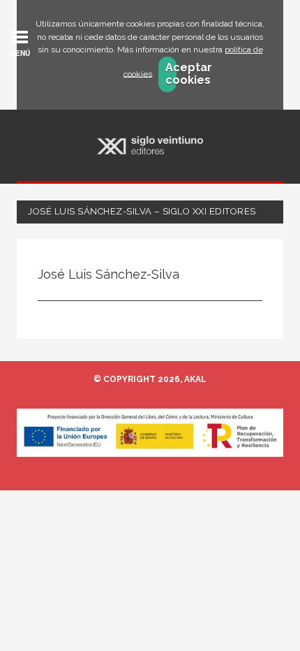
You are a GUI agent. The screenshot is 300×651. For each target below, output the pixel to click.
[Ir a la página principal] (150, 145)
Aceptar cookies (171, 74)
